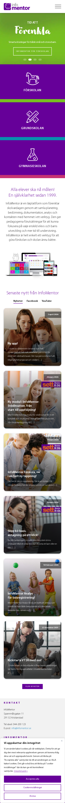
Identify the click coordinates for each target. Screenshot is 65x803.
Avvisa (33, 796)
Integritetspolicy (21, 771)
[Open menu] (58, 6)
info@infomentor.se (21, 728)
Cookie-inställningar (32, 787)
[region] (32, 770)
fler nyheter (32, 686)
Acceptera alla (32, 779)
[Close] (62, 741)
